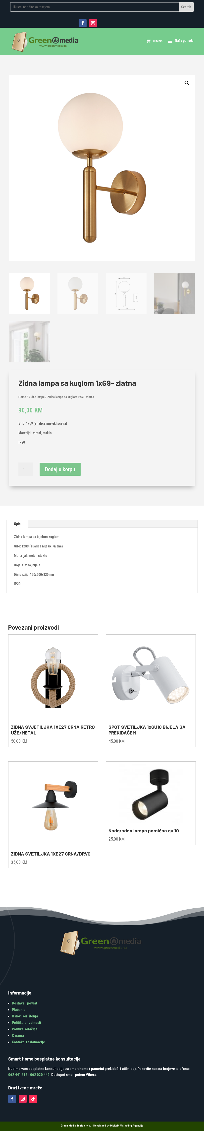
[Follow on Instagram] (93, 23)
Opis (17, 524)
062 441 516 (18, 1074)
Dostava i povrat (24, 1003)
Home (22, 397)
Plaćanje (19, 1009)
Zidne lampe (37, 397)
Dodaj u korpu (60, 469)
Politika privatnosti (26, 1022)
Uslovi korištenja (25, 1016)
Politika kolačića (25, 1029)
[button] (186, 82)
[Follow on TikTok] (33, 1099)
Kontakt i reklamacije (28, 1042)
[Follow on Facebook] (83, 23)
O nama (18, 1035)
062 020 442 (40, 1074)
